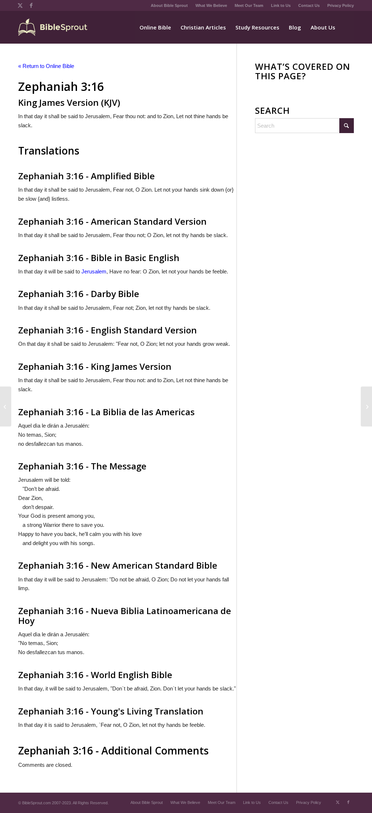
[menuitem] (169, 5)
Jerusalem (93, 271)
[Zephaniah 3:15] (5, 406)
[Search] (347, 27)
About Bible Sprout (169, 5)
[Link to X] (20, 5)
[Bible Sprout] (53, 27)
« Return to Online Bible (46, 66)
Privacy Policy (340, 5)
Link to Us (281, 5)
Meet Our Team (249, 5)
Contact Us (309, 5)
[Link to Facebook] (31, 5)
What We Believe (211, 5)
